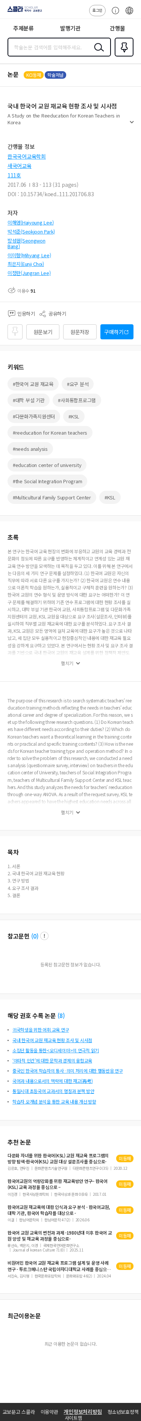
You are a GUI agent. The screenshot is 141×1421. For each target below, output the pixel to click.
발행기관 (70, 28)
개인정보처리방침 (83, 1411)
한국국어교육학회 (27, 156)
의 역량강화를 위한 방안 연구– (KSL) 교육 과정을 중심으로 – (58, 1184)
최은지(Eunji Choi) (26, 263)
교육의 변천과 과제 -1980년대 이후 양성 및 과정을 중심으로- (60, 1236)
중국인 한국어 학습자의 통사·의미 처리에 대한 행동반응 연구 (67, 1070)
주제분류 (23, 28)
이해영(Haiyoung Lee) (30, 222)
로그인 (97, 10)
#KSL (73, 416)
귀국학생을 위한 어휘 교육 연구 (40, 1029)
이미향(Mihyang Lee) (29, 255)
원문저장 (79, 332)
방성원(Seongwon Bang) (26, 243)
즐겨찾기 (122, 55)
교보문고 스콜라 (19, 1411)
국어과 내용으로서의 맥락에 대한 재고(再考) (52, 1081)
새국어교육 (20, 165)
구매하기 (113, 332)
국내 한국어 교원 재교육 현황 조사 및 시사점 (52, 1040)
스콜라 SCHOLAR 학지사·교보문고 (23, 11)
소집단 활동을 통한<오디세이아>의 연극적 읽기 (55, 1050)
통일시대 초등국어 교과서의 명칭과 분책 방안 (53, 1091)
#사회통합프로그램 (77, 400)
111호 (14, 175)
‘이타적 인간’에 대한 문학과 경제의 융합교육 (52, 1060)
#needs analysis (30, 448)
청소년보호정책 (123, 1411)
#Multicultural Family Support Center (52, 497)
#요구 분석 (77, 384)
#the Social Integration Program (47, 481)
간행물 (117, 28)
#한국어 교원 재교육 (33, 384)
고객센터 (113, 14)
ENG (129, 14)
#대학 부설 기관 (28, 400)
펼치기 (67, 663)
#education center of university (47, 465)
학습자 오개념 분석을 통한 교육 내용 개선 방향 (54, 1101)
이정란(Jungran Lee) (29, 272)
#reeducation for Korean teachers (50, 432)
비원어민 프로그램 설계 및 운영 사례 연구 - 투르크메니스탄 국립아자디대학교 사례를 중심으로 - (59, 1266)
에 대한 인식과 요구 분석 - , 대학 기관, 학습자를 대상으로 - (59, 1210)
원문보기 (43, 332)
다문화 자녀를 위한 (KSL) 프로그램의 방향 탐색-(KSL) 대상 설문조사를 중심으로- (58, 1158)
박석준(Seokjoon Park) (31, 231)
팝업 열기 (44, 936)
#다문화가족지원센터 (34, 416)
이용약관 (49, 1411)
